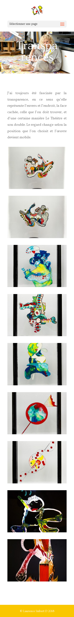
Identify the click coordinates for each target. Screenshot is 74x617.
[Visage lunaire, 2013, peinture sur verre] (37, 384)
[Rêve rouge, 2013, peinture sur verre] (37, 433)
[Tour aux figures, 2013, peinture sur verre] (37, 188)
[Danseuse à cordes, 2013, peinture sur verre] (37, 286)
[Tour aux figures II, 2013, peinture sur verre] (37, 237)
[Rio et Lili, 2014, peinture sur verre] (37, 580)
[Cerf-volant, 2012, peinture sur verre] (37, 482)
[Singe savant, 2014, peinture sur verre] (37, 531)
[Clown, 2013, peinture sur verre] (37, 335)
